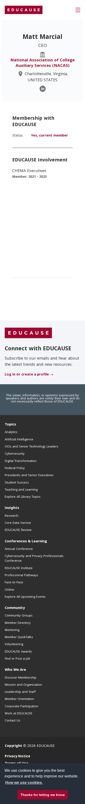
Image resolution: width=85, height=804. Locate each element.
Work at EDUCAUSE (18, 713)
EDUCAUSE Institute (19, 568)
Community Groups (19, 615)
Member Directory (18, 623)
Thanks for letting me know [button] (43, 795)
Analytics (11, 432)
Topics (10, 425)
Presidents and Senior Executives (29, 475)
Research (11, 516)
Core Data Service (18, 523)
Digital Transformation (21, 461)
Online (9, 590)
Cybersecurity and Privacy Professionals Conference (34, 559)
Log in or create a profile (27, 375)
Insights (12, 508)
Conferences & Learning (26, 542)
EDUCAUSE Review (18, 530)
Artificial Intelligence (19, 439)
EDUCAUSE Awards (18, 651)
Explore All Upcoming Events (25, 597)
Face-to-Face (14, 582)
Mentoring (12, 630)
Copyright (13, 746)
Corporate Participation (21, 706)
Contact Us (12, 720)
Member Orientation (19, 699)
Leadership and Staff (20, 692)
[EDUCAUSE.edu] (23, 10)
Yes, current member (49, 136)
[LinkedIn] (42, 89)
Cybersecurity (15, 454)
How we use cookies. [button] (24, 783)
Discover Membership (20, 678)
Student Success (17, 482)
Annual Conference (19, 549)
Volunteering (14, 644)
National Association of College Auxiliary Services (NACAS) (42, 63)
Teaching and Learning (21, 490)
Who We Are (15, 670)
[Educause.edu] (28, 333)
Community (15, 608)
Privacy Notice (17, 757)
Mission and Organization (23, 685)
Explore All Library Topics (23, 497)
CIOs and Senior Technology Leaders (31, 446)
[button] (78, 10)
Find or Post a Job (17, 659)
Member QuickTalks (19, 637)
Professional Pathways (21, 575)
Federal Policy (15, 468)
